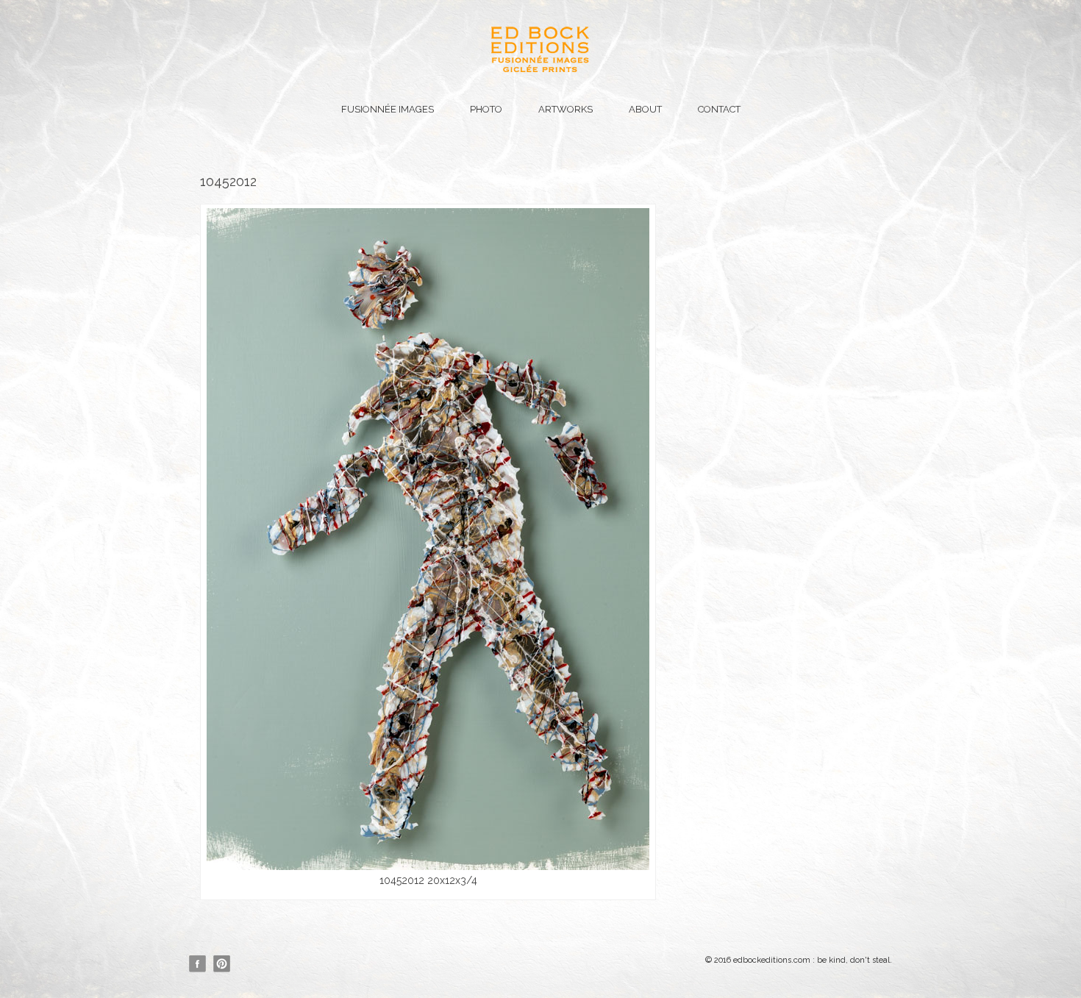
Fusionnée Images (387, 109)
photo (486, 109)
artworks (565, 109)
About (645, 109)
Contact (719, 109)
